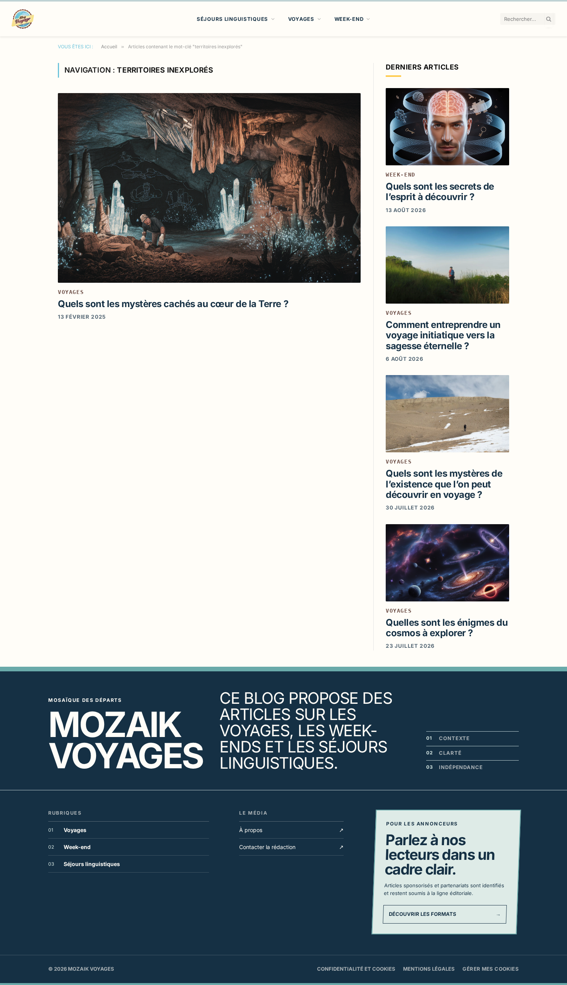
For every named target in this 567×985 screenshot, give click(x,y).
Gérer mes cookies (490, 969)
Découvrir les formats (445, 914)
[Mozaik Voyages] (23, 18)
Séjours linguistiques (232, 19)
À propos (291, 830)
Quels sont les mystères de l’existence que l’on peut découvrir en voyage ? (444, 484)
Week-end (349, 19)
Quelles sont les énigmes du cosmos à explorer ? (447, 628)
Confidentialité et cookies (356, 969)
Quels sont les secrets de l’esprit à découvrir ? (440, 191)
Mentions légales (429, 969)
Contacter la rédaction (291, 847)
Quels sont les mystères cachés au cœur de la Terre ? (173, 303)
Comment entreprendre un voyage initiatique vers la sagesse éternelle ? (443, 335)
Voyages (301, 19)
